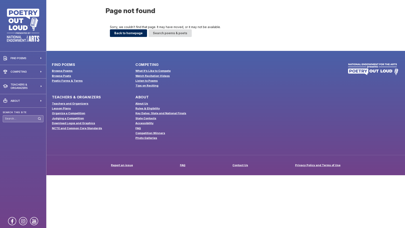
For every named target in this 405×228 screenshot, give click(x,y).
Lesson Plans (61, 108)
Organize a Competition (68, 113)
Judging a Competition (68, 118)
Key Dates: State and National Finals (160, 113)
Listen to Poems (146, 80)
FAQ (138, 128)
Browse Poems (62, 70)
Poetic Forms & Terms (67, 80)
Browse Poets (61, 75)
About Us (141, 103)
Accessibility (144, 123)
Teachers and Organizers (70, 103)
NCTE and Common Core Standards (77, 128)
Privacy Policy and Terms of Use (317, 165)
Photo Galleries (146, 138)
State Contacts (145, 118)
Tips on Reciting (146, 85)
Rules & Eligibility (147, 108)
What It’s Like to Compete (153, 70)
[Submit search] (39, 118)
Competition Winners (150, 133)
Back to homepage (128, 33)
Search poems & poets (170, 33)
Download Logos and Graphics (73, 123)
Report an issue (122, 165)
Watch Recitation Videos (152, 75)
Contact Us (240, 165)
